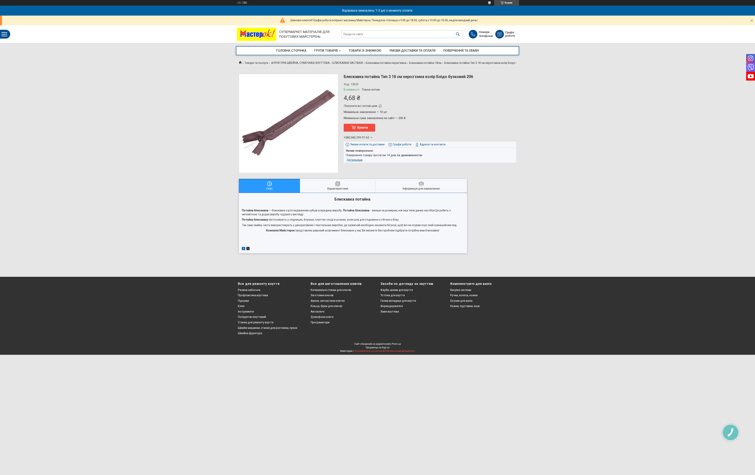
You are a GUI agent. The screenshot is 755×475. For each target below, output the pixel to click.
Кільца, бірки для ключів (326, 306)
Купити (362, 127)
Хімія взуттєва (389, 311)
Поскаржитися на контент (368, 351)
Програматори (320, 322)
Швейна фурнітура (250, 333)
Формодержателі (391, 306)
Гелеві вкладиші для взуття (398, 300)
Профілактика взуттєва (253, 295)
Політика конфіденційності (400, 351)
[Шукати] (457, 34)
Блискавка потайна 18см (425, 62)
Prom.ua (396, 344)
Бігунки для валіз (461, 300)
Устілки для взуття (392, 295)
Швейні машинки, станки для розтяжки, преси (267, 327)
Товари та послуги (256, 62)
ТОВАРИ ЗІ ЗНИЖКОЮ (365, 50)
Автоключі (317, 311)
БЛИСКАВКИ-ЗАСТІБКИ (347, 62)
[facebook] (243, 249)
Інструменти (246, 311)
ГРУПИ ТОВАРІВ (326, 50)
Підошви (243, 300)
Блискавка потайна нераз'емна (386, 62)
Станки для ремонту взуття (255, 322)
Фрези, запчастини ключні (328, 300)
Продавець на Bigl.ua (377, 347)
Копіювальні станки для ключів (331, 290)
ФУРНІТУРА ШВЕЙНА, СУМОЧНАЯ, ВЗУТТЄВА (300, 62)
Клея (241, 306)
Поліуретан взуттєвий (252, 316)
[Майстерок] (256, 34)
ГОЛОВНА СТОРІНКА (291, 50)
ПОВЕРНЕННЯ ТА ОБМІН (461, 50)
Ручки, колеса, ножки (464, 295)
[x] (248, 249)
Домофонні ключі (322, 316)
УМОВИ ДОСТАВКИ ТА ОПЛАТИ (412, 50)
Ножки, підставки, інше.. (465, 306)
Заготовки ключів (322, 295)
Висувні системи (460, 290)
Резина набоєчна (249, 290)
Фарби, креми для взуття (396, 290)
